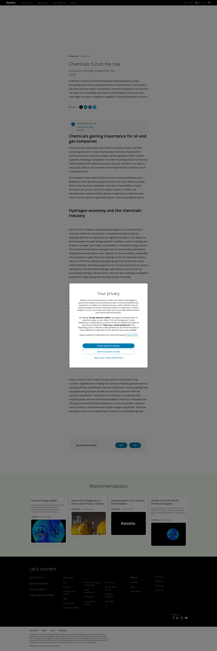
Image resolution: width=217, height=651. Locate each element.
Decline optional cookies (108, 351)
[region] (108, 325)
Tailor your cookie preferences (108, 358)
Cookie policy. (132, 335)
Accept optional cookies (108, 346)
